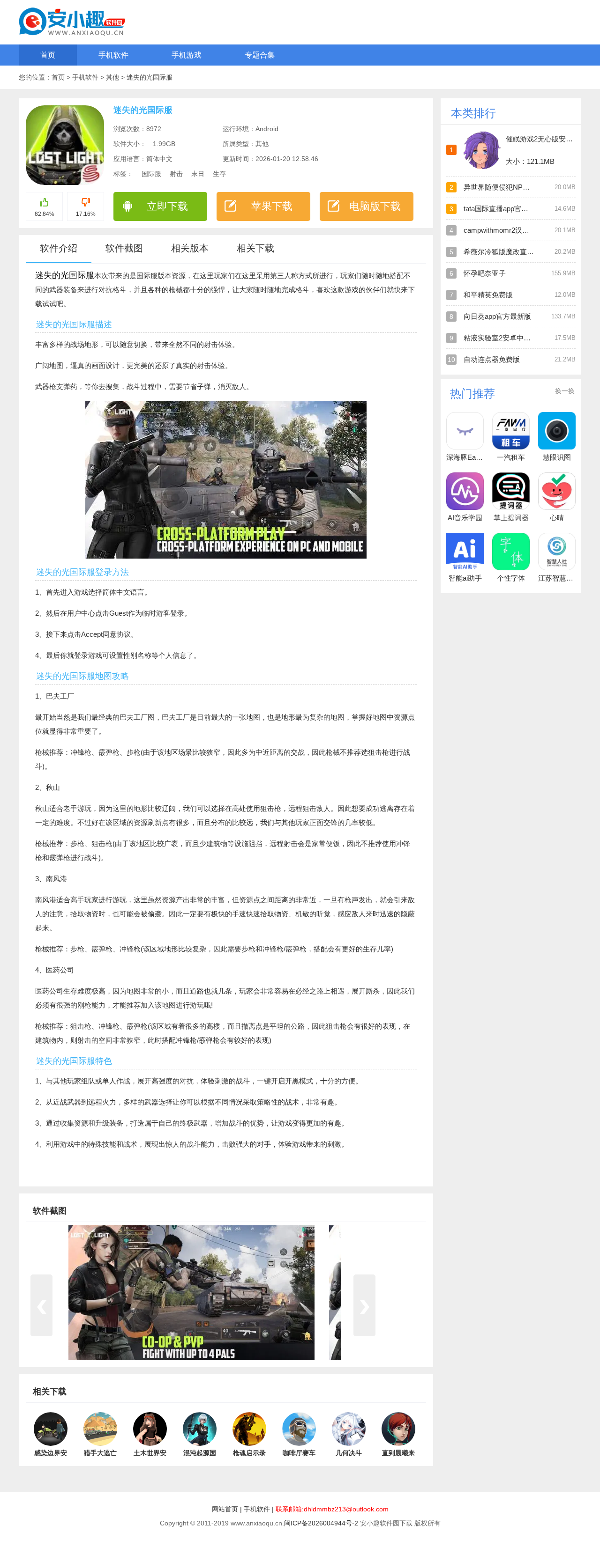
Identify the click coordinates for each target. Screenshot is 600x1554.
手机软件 (113, 55)
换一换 (565, 391)
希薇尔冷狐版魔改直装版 (502, 252)
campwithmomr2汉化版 (500, 230)
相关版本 (190, 248)
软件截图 (124, 248)
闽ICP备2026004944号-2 (321, 1523)
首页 (47, 55)
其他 (113, 77)
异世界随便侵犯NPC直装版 (506, 187)
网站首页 (225, 1509)
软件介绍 (58, 248)
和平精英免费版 (488, 295)
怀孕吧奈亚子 (485, 273)
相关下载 (255, 248)
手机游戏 (187, 55)
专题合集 (260, 55)
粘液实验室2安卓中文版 (501, 338)
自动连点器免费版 (492, 359)
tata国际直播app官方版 (499, 209)
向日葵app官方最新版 (497, 316)
